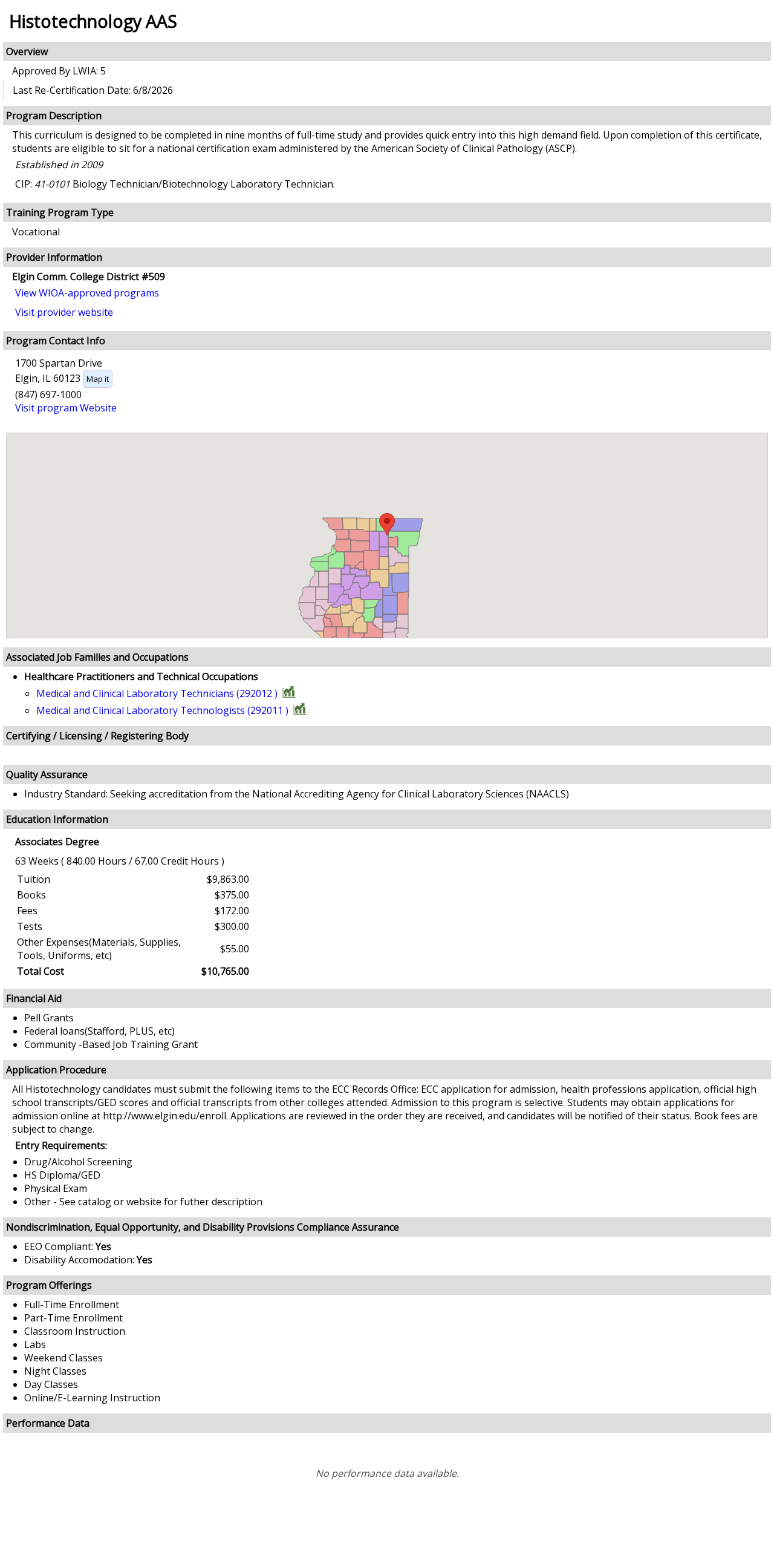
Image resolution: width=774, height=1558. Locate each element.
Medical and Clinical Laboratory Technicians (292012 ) (157, 693)
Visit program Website (66, 407)
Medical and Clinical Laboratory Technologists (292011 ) (162, 710)
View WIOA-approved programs (87, 292)
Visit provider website (64, 312)
